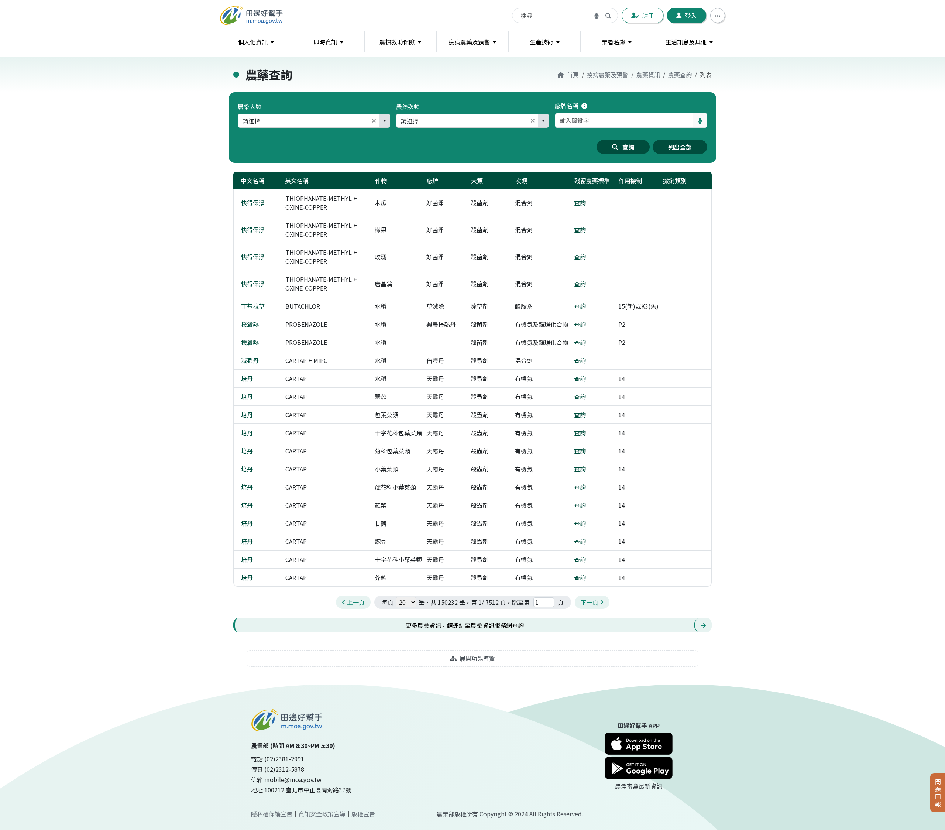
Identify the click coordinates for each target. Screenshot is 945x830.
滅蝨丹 (250, 360)
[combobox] (303, 120)
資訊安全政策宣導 (322, 813)
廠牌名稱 (567, 105)
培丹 (247, 378)
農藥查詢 (680, 74)
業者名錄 (613, 41)
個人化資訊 (253, 41)
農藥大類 (249, 106)
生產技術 (541, 41)
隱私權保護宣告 (271, 813)
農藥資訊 (648, 74)
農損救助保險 (397, 41)
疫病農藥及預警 (469, 41)
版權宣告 (363, 813)
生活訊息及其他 (686, 41)
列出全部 (680, 147)
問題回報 (938, 792)
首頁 (573, 74)
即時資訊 (325, 41)
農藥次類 (408, 106)
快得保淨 (253, 202)
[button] (374, 121)
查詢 (628, 147)
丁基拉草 (253, 306)
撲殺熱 (250, 324)
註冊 (648, 15)
